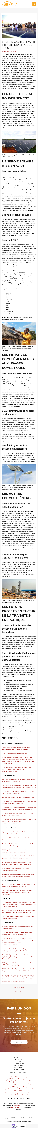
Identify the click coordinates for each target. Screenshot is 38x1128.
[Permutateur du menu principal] (34, 4)
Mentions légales (19, 1069)
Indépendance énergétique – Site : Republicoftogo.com (18, 797)
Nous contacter (18, 1067)
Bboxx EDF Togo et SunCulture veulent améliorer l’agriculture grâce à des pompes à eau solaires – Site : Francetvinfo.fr (18, 957)
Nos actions (17, 1061)
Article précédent (19, 987)
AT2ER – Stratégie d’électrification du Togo (14, 753)
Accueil (16, 1057)
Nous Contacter (14, 1107)
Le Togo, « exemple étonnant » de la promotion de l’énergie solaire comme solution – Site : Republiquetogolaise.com (16, 769)
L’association (18, 1059)
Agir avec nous (18, 1065)
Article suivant (19, 992)
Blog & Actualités (19, 1063)
